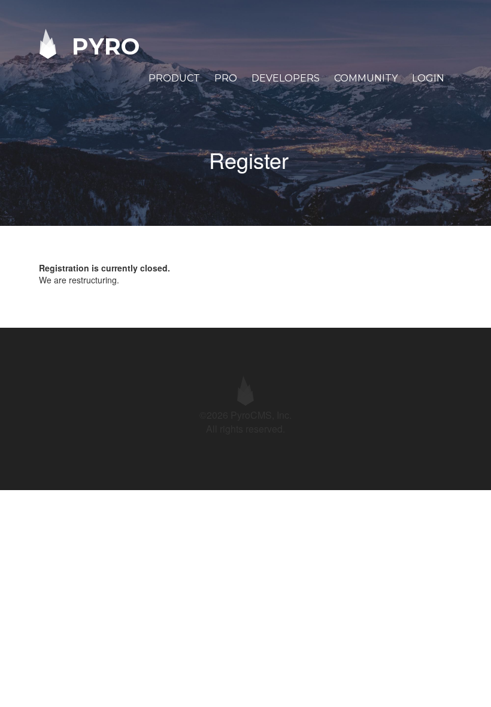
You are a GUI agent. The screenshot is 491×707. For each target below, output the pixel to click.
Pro (225, 78)
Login (428, 78)
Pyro (102, 46)
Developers (285, 78)
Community (366, 78)
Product (174, 78)
